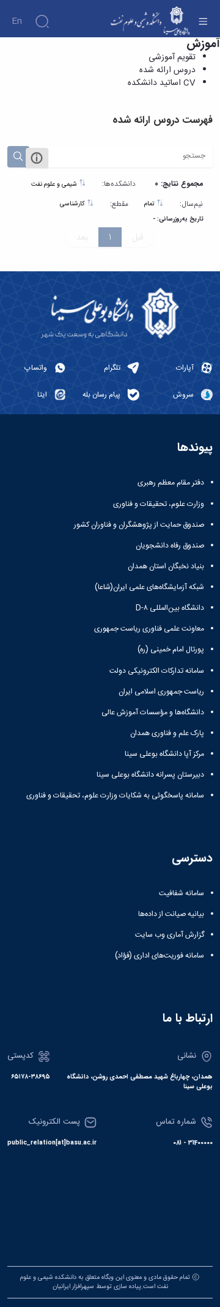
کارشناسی (73, 204)
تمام (150, 204)
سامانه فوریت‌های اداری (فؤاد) (159, 956)
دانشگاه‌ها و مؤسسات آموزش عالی (152, 712)
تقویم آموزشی (172, 57)
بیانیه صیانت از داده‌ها (171, 914)
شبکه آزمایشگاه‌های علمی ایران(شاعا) (149, 587)
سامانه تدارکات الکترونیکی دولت (156, 671)
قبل (138, 237)
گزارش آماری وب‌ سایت (169, 935)
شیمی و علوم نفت (55, 184)
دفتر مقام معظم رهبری (171, 483)
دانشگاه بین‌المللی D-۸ (170, 608)
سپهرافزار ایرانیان (73, 1286)
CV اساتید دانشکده (162, 83)
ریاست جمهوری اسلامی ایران (161, 692)
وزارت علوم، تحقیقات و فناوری (158, 504)
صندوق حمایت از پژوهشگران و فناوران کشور (139, 525)
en (17, 21)
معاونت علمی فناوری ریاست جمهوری (149, 629)
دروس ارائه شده (167, 70)
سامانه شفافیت (181, 893)
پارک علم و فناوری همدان (167, 733)
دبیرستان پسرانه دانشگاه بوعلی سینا (150, 775)
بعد (82, 237)
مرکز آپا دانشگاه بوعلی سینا (164, 754)
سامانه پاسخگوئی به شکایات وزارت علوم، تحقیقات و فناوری (115, 795)
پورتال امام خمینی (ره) (171, 649)
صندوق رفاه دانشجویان (170, 546)
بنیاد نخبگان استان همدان (166, 566)
